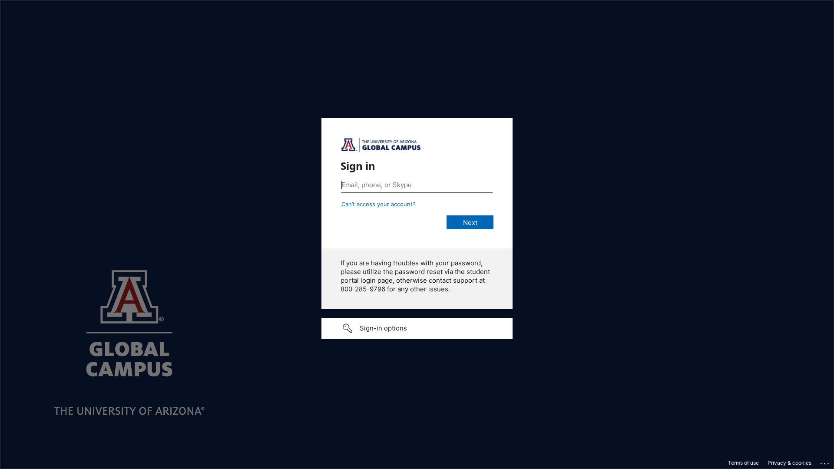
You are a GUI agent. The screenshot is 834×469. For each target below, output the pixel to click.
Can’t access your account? (378, 204)
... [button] (825, 461)
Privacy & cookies (789, 462)
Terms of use (743, 462)
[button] (417, 328)
